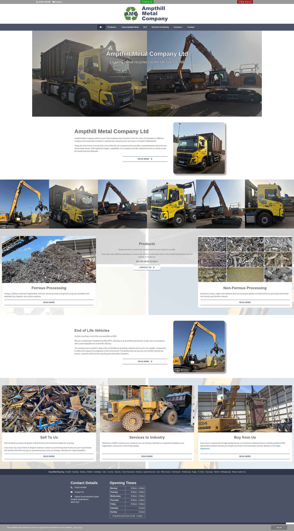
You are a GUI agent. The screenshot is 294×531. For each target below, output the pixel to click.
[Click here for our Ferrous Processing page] (49, 259)
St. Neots (201, 472)
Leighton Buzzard (149, 472)
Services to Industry (160, 27)
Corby (104, 472)
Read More (144, 159)
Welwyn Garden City (239, 472)
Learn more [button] (77, 527)
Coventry (110, 472)
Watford (216, 472)
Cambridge (97, 472)
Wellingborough (226, 472)
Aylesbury (75, 472)
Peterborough (186, 472)
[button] (101, 27)
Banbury (83, 472)
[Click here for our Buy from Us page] (245, 408)
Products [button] (112, 27)
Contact (58, 2)
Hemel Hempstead (128, 472)
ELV (145, 27)
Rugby (194, 472)
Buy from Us (246, 2)
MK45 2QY (75, 502)
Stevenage (209, 472)
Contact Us (145, 267)
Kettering (139, 472)
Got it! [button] (279, 527)
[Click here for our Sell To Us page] (49, 408)
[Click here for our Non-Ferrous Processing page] (245, 259)
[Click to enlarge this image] (199, 148)
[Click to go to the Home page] (147, 14)
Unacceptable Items (130, 27)
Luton (158, 472)
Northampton (176, 472)
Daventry (118, 472)
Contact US (79, 492)
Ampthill (68, 472)
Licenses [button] (178, 27)
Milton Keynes (166, 472)
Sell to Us (148, 2)
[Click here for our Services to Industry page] (147, 408)
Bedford (89, 472)
